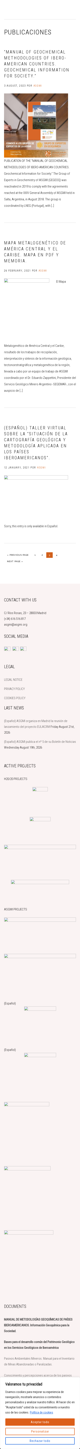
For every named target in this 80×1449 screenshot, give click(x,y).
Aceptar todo (40, 1422)
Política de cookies (41, 1412)
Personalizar (40, 1431)
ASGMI (19, 9)
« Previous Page (18, 555)
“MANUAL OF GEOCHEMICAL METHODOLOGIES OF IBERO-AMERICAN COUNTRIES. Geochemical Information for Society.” (37, 63)
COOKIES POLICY (14, 698)
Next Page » (15, 561)
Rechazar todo (40, 1441)
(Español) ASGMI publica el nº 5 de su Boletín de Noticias (40, 742)
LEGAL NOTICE (13, 680)
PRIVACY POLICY (14, 689)
